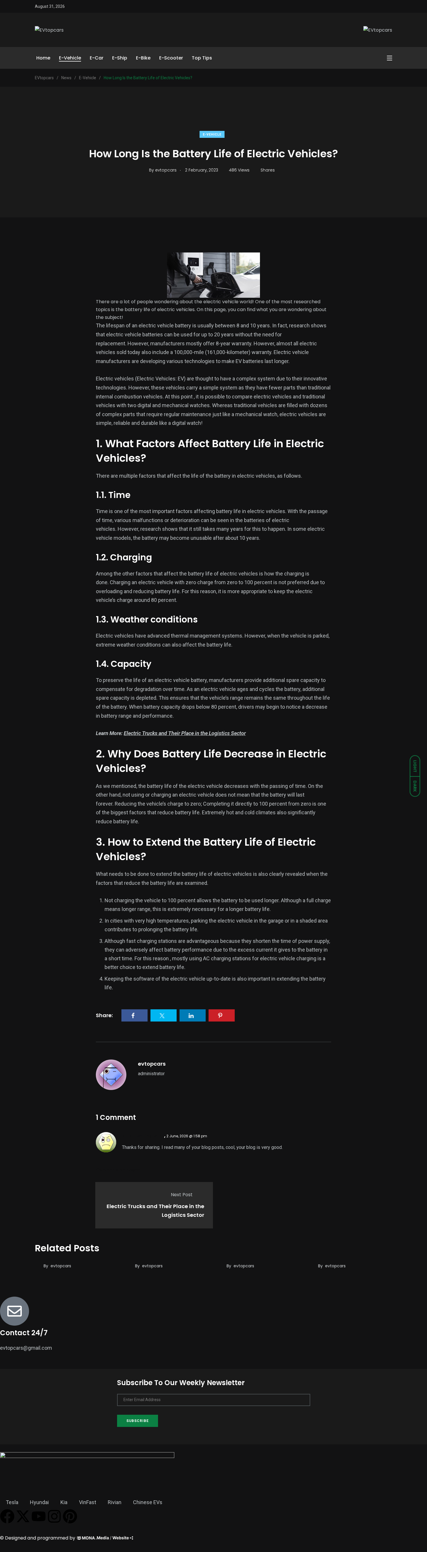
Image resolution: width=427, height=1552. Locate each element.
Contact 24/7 (24, 1333)
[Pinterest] (70, 1516)
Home (43, 58)
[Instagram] (54, 1516)
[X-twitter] (23, 1516)
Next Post (182, 1194)
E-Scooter (171, 58)
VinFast (87, 1502)
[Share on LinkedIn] (193, 1015)
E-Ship (119, 58)
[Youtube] (38, 1516)
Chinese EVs (147, 1502)
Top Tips (202, 58)
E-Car (96, 58)
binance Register (143, 1135)
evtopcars (152, 1063)
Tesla (12, 1502)
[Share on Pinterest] (222, 1015)
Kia (63, 1502)
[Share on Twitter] (163, 1015)
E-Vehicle (70, 58)
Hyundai (39, 1502)
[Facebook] (7, 1516)
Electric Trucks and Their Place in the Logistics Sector (185, 733)
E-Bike (143, 58)
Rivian (114, 1502)
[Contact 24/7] (14, 1311)
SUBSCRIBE (137, 1421)
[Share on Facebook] (134, 1015)
